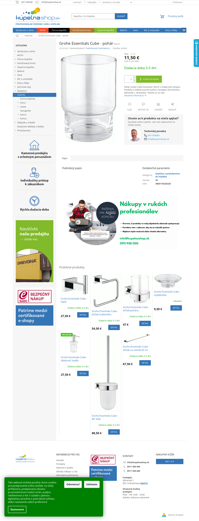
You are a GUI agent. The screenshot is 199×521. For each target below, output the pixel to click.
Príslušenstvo (23, 130)
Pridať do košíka (151, 79)
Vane (19, 75)
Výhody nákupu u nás (66, 471)
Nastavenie (17, 509)
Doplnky (21, 94)
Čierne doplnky (27, 98)
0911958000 (154, 135)
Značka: (120, 48)
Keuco (23, 114)
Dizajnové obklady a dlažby (30, 126)
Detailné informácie (134, 95)
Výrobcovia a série (26, 51)
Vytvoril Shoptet (175, 514)
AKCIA (20, 55)
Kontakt (77, 2)
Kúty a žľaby (23, 83)
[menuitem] (25, 30)
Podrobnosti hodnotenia (98, 48)
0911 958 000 (133, 466)
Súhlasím (91, 484)
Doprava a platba (111, 2)
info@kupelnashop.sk (158, 139)
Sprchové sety (24, 87)
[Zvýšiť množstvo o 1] (134, 77)
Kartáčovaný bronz (26, 63)
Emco (22, 102)
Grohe (23, 106)
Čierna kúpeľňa (24, 59)
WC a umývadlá (24, 79)
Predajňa (91, 2)
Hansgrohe (25, 110)
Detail (83, 314)
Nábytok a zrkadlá (26, 122)
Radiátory (22, 90)
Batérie (20, 71)
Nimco (23, 118)
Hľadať (121, 16)
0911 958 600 (133, 470)
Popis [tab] (64, 158)
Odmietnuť (73, 484)
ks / (169, 461)
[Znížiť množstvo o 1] (134, 81)
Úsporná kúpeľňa (25, 67)
